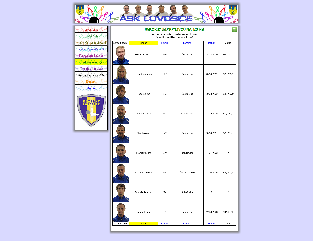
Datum (211, 43)
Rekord (164, 43)
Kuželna (187, 43)
